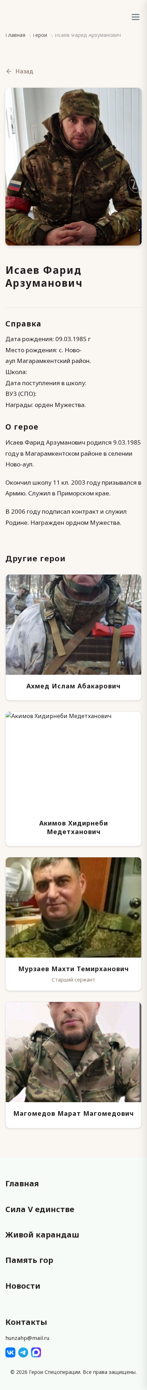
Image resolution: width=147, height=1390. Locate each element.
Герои (40, 35)
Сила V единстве (39, 1208)
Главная (15, 35)
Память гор (29, 1259)
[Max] (36, 1352)
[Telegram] (23, 1352)
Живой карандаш (42, 1234)
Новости (22, 1285)
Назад (24, 71)
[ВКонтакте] (10, 1352)
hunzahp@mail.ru (27, 1337)
